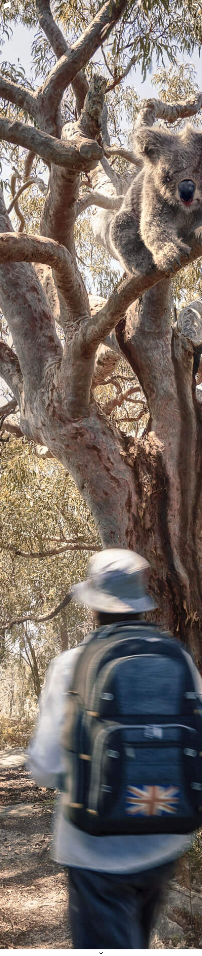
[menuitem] (195, 6)
